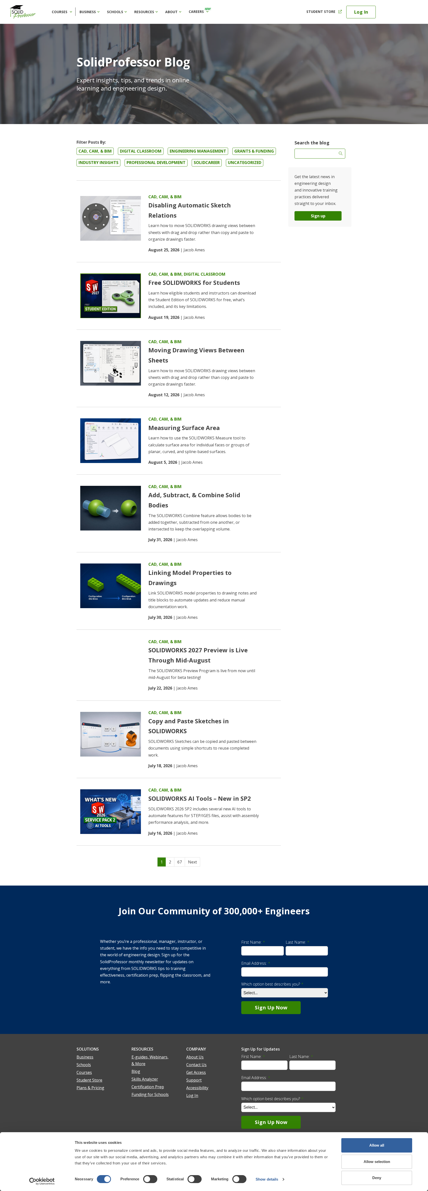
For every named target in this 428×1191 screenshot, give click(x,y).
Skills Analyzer (145, 1079)
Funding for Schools (150, 1094)
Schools (115, 11)
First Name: (253, 942)
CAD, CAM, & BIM (165, 196)
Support (194, 1080)
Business (88, 11)
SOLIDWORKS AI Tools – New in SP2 (199, 798)
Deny (376, 1178)
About (171, 11)
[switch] (150, 1179)
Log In (361, 12)
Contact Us (196, 1064)
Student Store (320, 11)
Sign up (318, 216)
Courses (60, 11)
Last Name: (297, 942)
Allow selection (377, 1161)
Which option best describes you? (272, 984)
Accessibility (197, 1088)
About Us (195, 1057)
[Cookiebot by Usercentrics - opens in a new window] (42, 1181)
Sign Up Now (271, 1007)
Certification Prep (148, 1087)
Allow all (376, 1145)
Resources (144, 11)
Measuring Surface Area (184, 428)
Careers (200, 10)
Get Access (196, 1072)
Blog (136, 1071)
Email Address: (255, 963)
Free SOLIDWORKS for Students (194, 282)
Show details (267, 1179)
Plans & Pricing (90, 1088)
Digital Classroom (204, 274)
